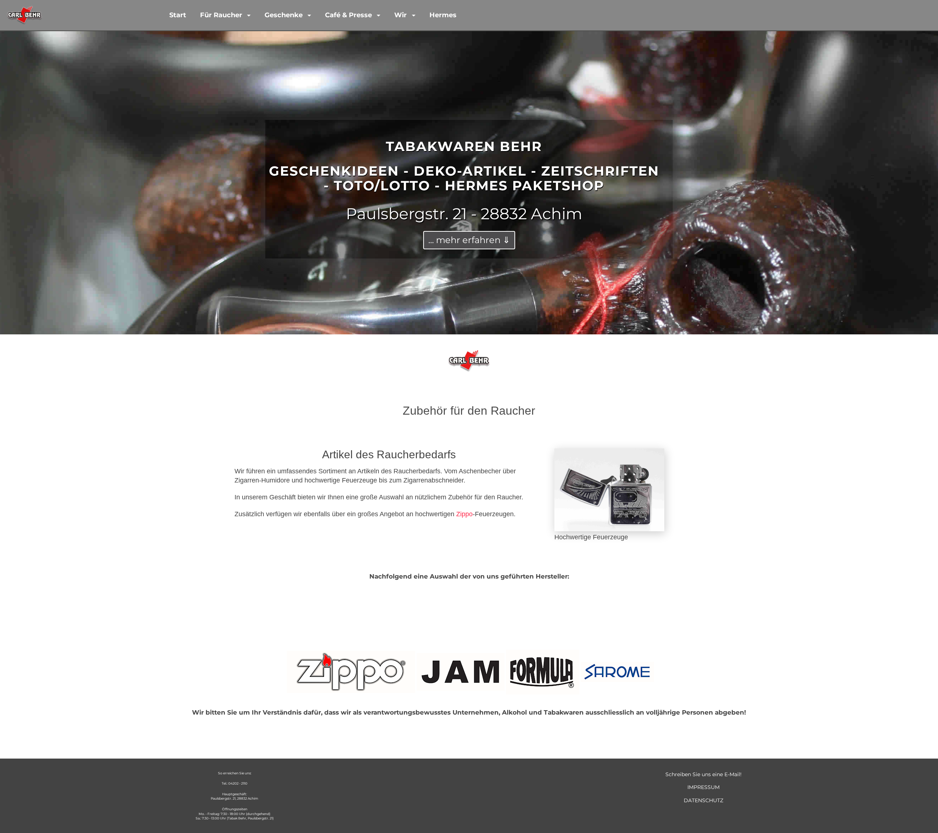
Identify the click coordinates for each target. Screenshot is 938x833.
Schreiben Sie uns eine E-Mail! (703, 774)
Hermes (443, 15)
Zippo (464, 514)
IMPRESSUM (703, 787)
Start (177, 15)
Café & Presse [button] (349, 15)
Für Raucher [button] (222, 15)
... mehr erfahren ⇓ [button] (469, 240)
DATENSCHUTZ (703, 800)
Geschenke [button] (284, 15)
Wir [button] (401, 15)
